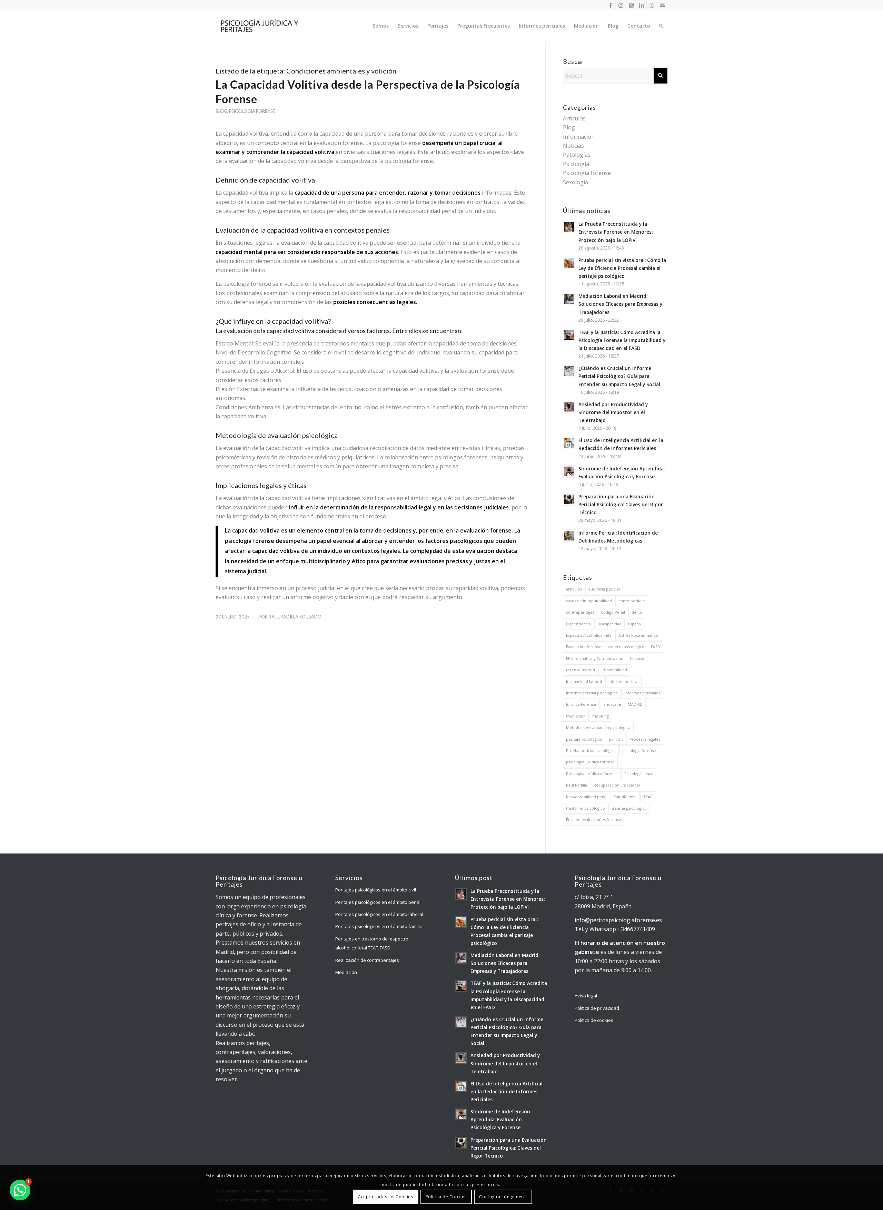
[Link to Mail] (662, 5)
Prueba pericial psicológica (591, 750)
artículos (574, 589)
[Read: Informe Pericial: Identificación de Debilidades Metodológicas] (569, 535)
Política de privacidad (597, 1008)
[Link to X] (631, 5)
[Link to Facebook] (610, 5)
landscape (612, 704)
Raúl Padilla (576, 785)
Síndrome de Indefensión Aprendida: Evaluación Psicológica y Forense (500, 1119)
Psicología (576, 164)
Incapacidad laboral (584, 681)
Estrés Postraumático (638, 635)
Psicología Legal (638, 773)
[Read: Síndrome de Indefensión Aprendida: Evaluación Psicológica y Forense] (569, 471)
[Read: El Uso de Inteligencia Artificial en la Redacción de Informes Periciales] (569, 443)
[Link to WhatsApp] (652, 5)
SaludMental (625, 796)
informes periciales (642, 692)
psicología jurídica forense (590, 761)
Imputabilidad (614, 669)
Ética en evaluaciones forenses (594, 819)
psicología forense (639, 750)
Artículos (574, 118)
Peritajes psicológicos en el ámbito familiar (379, 926)
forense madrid (580, 669)
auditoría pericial (604, 589)
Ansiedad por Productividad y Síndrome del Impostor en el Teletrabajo (613, 412)
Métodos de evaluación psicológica (598, 727)
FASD (655, 646)
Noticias (573, 145)
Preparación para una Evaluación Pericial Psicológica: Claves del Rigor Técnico (620, 504)
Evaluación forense (583, 646)
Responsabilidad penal (586, 796)
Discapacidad (609, 623)
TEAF (647, 796)
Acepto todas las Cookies (385, 1196)
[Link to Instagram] (621, 5)
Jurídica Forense (581, 704)
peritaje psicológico (584, 739)
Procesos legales (644, 739)
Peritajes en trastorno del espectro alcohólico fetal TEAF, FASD (371, 943)
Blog (221, 111)
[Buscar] (661, 25)
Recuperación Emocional (617, 785)
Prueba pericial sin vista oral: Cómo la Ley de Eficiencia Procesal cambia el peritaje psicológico (622, 268)
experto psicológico (626, 646)
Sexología (575, 182)
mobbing (600, 716)
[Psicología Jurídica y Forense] (259, 25)
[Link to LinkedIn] (641, 5)
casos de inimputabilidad (589, 600)
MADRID (635, 704)
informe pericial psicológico (592, 692)
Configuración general (503, 1196)
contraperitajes (580, 612)
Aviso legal (586, 996)
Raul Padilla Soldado (295, 616)
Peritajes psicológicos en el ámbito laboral (379, 914)
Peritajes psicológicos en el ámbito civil (375, 890)
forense (637, 658)
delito (637, 612)
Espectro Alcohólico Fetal (589, 635)
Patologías (577, 154)
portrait (616, 739)
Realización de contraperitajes (367, 960)
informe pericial (623, 681)
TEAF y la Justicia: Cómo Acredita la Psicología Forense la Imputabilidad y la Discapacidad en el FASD (621, 340)
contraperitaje (631, 600)
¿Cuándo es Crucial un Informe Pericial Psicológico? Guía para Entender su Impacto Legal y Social (619, 376)
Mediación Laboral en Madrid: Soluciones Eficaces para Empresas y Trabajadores (620, 304)
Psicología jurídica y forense (592, 773)
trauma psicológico (629, 808)
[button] (20, 1190)
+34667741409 (636, 929)
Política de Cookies (446, 1196)
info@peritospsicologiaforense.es (618, 920)
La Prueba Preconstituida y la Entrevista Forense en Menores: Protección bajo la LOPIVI (615, 232)
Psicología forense (252, 111)
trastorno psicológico (585, 808)
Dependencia (578, 623)
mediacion (576, 716)
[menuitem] (380, 25)
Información (579, 136)
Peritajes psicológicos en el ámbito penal (377, 902)
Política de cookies (594, 1020)
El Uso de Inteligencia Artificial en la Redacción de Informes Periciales (506, 1091)
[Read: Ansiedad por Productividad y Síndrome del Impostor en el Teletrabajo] (569, 407)
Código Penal (613, 612)
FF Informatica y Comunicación (594, 658)
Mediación (346, 972)
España (634, 623)
